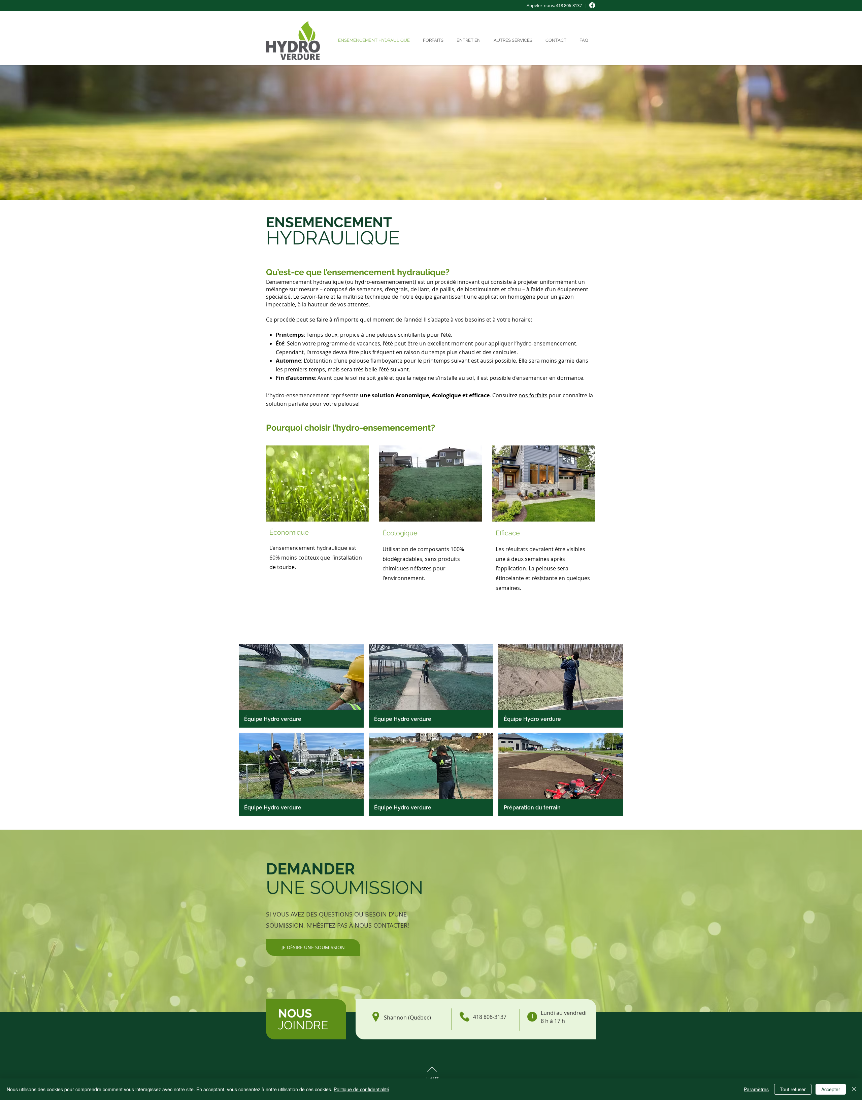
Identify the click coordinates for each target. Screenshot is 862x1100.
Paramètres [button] (756, 1089)
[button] (514, 40)
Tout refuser (793, 1089)
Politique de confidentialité (361, 1089)
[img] (301, 686)
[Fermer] (854, 1089)
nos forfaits (533, 395)
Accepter (830, 1089)
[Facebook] (592, 5)
